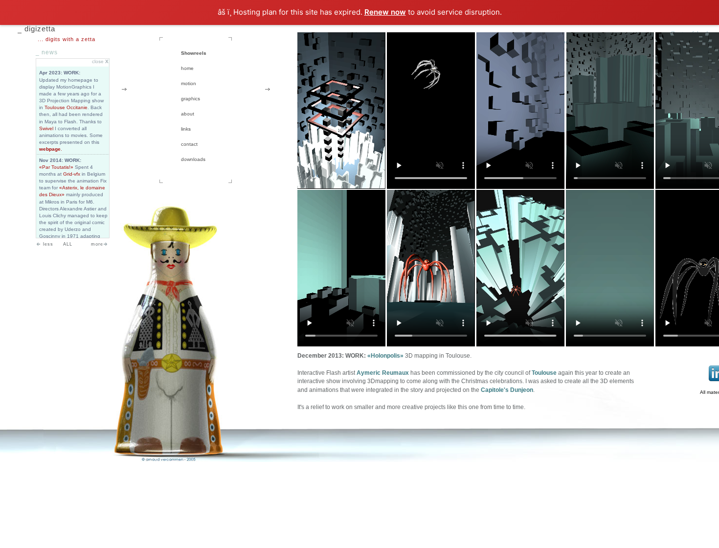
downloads (193, 159)
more (97, 244)
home (187, 68)
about (187, 113)
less (48, 244)
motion (188, 83)
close (100, 61)
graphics (190, 98)
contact (189, 144)
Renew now (385, 12)
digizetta (39, 28)
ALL (67, 244)
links (186, 129)
